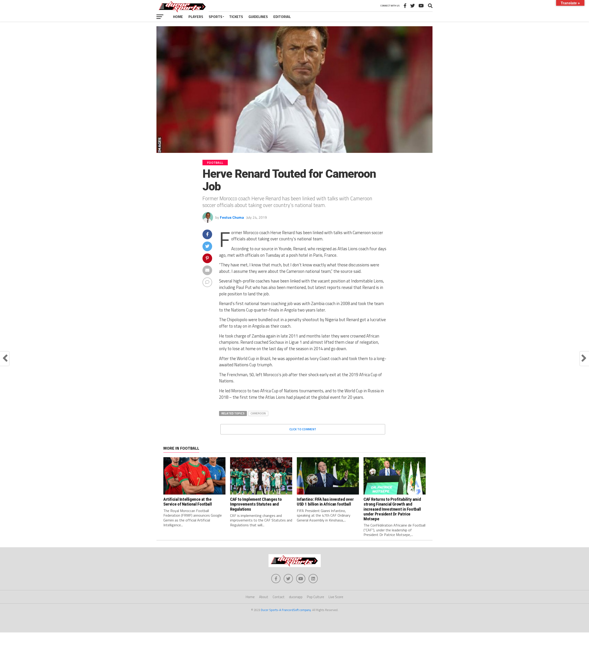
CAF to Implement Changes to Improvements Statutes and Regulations (256, 504)
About (263, 597)
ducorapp (296, 597)
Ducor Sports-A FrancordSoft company (286, 610)
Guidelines (258, 16)
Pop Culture (315, 597)
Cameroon (258, 413)
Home (178, 16)
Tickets (236, 16)
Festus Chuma (232, 217)
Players (195, 16)
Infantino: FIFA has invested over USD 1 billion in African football (325, 502)
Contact (279, 597)
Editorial (282, 16)
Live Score (336, 597)
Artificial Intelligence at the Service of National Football (187, 502)
